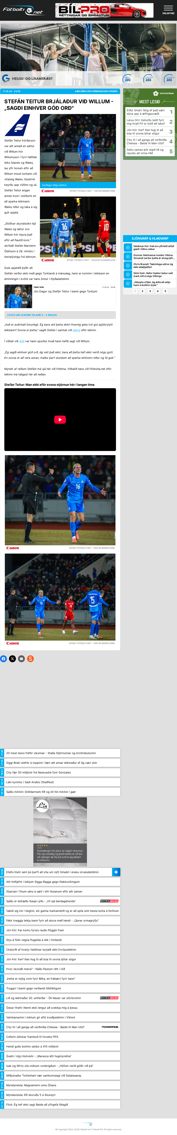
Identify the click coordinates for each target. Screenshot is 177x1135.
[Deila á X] (12, 658)
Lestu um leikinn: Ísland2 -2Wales (32, 314)
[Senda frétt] (21, 658)
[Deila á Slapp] (30, 658)
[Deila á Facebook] (3, 658)
